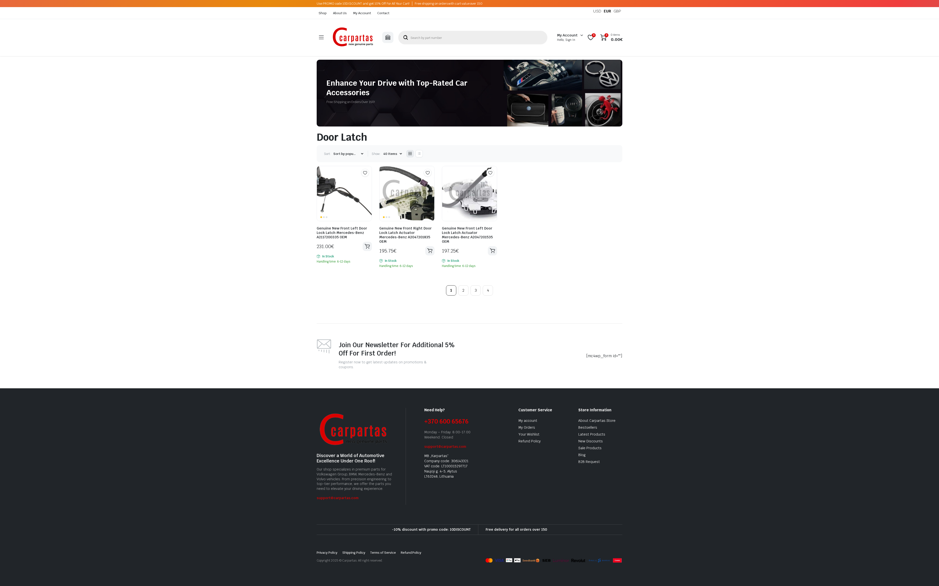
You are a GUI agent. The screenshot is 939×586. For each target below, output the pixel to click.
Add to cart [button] (367, 246)
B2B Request (589, 462)
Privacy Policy (327, 553)
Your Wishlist (528, 434)
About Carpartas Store (596, 420)
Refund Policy (529, 441)
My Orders (526, 427)
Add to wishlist (365, 172)
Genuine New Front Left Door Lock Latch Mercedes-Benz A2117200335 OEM (342, 232)
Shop (323, 13)
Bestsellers (587, 427)
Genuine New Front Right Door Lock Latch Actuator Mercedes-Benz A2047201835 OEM (405, 235)
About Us (340, 13)
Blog (582, 455)
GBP (617, 11)
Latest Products (591, 434)
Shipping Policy (354, 553)
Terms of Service (383, 553)
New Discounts (590, 441)
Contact (383, 13)
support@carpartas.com (337, 498)
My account (527, 420)
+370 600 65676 (446, 421)
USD (597, 11)
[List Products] (419, 153)
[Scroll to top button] (928, 575)
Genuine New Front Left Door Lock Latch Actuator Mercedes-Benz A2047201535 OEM (467, 235)
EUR (607, 11)
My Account (362, 13)
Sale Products (590, 448)
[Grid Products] (410, 153)
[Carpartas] (353, 37)
